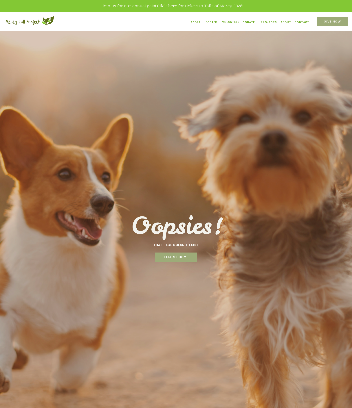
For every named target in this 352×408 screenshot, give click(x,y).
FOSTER (211, 22)
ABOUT (286, 22)
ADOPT (195, 22)
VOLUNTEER (230, 22)
